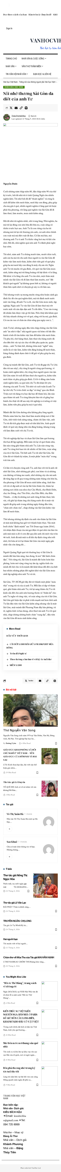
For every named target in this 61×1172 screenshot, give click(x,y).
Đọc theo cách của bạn (15, 14)
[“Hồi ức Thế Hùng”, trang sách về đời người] (49, 991)
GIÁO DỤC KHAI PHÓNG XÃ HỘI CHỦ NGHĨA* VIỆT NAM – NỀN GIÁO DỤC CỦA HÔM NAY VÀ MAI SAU (20, 754)
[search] (5, 4)
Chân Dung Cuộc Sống (13, 87)
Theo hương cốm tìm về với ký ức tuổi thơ (30, 659)
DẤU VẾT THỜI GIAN (17, 635)
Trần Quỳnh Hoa (19, 116)
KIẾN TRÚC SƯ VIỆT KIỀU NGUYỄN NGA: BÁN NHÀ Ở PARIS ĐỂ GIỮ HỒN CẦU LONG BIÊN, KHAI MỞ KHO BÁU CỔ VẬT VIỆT (21, 1016)
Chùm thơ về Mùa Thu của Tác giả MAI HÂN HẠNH (28, 957)
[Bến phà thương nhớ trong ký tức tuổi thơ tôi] (49, 1076)
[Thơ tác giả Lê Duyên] (49, 789)
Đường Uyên (11, 743)
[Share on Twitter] (11, 107)
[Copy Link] (21, 107)
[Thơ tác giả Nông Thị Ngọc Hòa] (45, 886)
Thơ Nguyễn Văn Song (19, 730)
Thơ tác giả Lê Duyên (14, 782)
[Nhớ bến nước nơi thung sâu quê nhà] (49, 1051)
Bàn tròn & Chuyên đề (40, 14)
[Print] (26, 107)
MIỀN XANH (16, 665)
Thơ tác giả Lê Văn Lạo (14, 902)
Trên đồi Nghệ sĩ (18, 653)
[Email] (16, 107)
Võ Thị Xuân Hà (15, 814)
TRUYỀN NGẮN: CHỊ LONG (17, 921)
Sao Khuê (12, 841)
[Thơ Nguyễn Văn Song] (30, 710)
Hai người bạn (10, 939)
